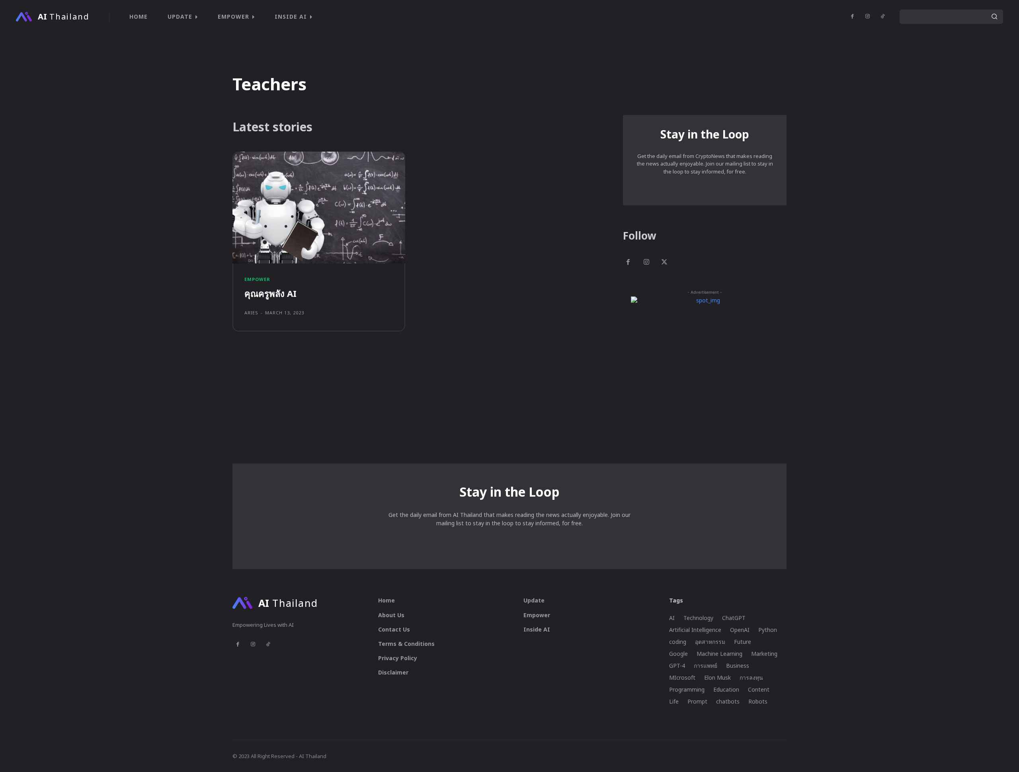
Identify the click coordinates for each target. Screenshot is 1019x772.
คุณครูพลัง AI (270, 293)
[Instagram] (867, 17)
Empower (257, 279)
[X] (665, 263)
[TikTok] (882, 17)
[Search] (994, 17)
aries (251, 313)
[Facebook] (852, 17)
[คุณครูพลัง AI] (318, 208)
